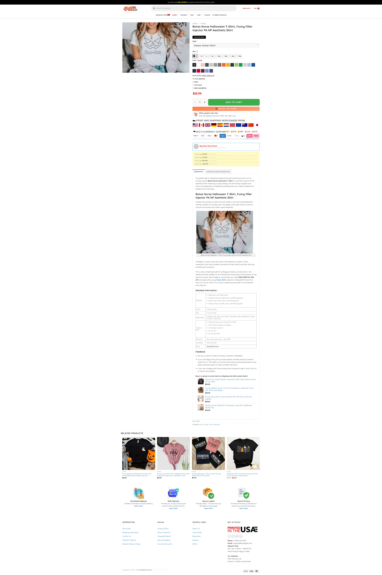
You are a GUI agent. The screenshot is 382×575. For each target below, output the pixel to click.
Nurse (174, 15)
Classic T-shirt (208, 424)
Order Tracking (220, 15)
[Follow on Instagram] (233, 536)
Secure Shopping (163, 540)
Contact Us (126, 536)
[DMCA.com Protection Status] (159, 570)
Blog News (196, 536)
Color (194, 60)
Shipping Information (130, 532)
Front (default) (199, 79)
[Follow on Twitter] (237, 536)
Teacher (184, 15)
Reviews (195, 540)
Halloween (217, 424)
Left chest (198, 85)
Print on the (196, 76)
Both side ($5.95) (200, 88)
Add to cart (234, 102)
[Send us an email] (241, 536)
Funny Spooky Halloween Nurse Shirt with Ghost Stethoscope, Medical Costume (136, 475)
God (192, 15)
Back (196, 82)
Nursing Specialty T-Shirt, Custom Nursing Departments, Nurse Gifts (206, 475)
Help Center (246, 8)
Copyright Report (164, 536)
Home (194, 23)
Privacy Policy (162, 528)
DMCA (194, 544)
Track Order (197, 532)
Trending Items (161, 15)
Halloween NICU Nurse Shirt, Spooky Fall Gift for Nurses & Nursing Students (242, 475)
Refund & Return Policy (131, 544)
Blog (208, 15)
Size (194, 51)
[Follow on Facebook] (229, 536)
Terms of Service (163, 532)
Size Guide (126, 528)
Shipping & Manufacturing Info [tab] (218, 172)
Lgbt (199, 15)
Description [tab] (198, 172)
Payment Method (129, 540)
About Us (196, 528)
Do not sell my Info (164, 544)
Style (194, 41)
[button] (257, 8)
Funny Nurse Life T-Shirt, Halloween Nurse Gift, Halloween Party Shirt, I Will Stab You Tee (173, 475)
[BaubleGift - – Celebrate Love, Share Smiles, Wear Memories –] (132, 8)
